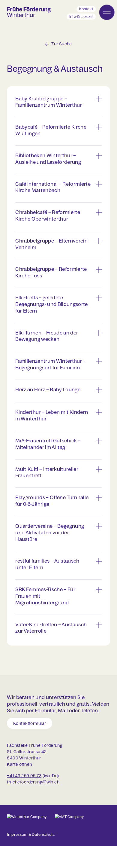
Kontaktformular (29, 723)
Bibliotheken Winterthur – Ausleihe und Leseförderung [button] (48, 158)
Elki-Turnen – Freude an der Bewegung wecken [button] (46, 335)
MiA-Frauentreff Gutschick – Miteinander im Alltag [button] (48, 443)
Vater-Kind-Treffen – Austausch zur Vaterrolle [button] (51, 627)
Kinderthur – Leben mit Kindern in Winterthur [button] (51, 415)
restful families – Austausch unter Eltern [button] (47, 563)
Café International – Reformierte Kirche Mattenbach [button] (53, 187)
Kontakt (86, 9)
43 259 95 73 (27, 775)
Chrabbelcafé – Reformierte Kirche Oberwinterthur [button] (47, 215)
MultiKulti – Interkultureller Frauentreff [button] (46, 472)
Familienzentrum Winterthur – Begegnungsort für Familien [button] (50, 364)
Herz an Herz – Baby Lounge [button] (47, 389)
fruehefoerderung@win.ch (33, 781)
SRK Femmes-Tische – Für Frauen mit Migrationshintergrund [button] (45, 596)
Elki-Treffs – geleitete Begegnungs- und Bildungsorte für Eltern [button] (51, 304)
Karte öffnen (19, 764)
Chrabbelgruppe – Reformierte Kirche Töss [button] (51, 272)
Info (82, 17)
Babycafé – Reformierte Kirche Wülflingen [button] (50, 130)
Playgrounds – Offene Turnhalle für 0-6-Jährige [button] (51, 500)
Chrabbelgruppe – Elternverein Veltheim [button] (51, 243)
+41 (10, 775)
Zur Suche (61, 44)
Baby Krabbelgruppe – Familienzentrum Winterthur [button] (48, 101)
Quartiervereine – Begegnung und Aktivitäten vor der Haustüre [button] (49, 532)
